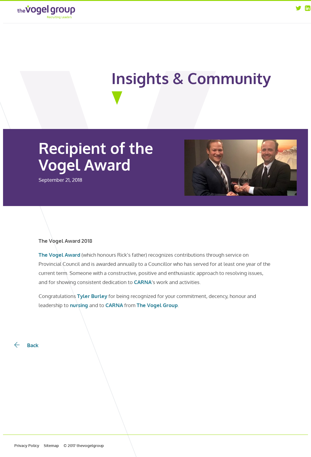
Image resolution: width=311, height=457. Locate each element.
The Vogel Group (157, 305)
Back (33, 345)
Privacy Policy (26, 445)
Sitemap (51, 445)
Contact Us (263, 27)
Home (168, 11)
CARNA (143, 282)
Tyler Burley (92, 296)
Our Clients (217, 27)
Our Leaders (218, 19)
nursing (79, 305)
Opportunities (266, 11)
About (213, 11)
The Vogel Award (59, 255)
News (258, 19)
